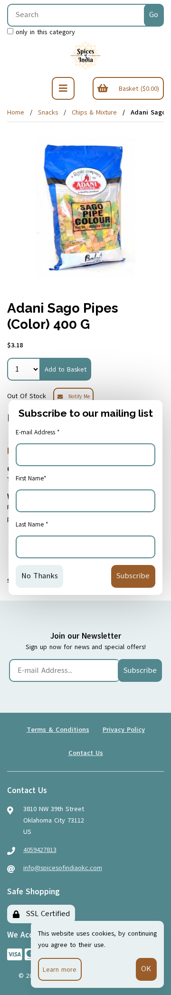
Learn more (59, 969)
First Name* (31, 478)
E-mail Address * (38, 432)
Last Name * (32, 524)
